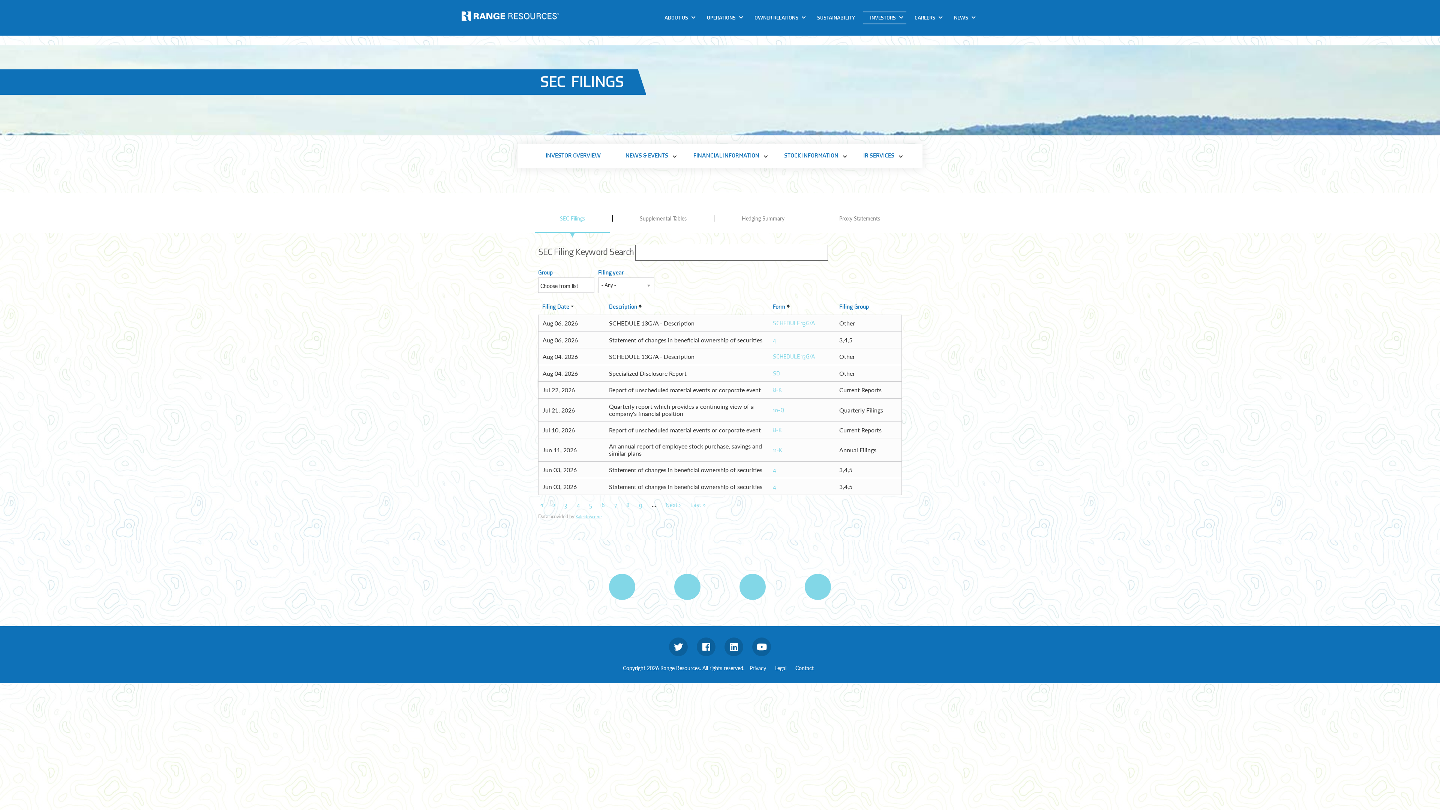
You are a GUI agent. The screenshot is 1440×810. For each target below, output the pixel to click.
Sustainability (836, 18)
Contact (804, 668)
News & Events (891, 31)
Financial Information (900, 45)
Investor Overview (573, 155)
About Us (676, 18)
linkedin (733, 647)
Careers (925, 18)
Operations (721, 18)
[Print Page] (622, 587)
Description (623, 306)
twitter (678, 647)
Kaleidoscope (589, 517)
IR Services (886, 74)
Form (779, 306)
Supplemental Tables (663, 218)
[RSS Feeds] (687, 587)
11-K (777, 450)
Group (545, 272)
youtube (761, 647)
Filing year (611, 272)
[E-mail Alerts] (753, 587)
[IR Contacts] (818, 587)
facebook (706, 647)
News (961, 18)
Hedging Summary (763, 218)
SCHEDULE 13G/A (794, 323)
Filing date (555, 306)
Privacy (758, 668)
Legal (780, 668)
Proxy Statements (859, 218)
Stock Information (896, 60)
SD (776, 373)
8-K (777, 390)
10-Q (778, 410)
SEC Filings (572, 218)
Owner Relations (776, 18)
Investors (883, 18)
